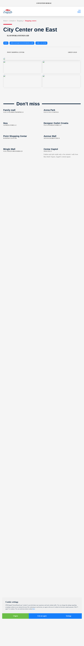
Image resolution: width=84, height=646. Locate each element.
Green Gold (72, 52)
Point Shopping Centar (15, 52)
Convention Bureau (44, 3)
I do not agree (42, 616)
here (34, 609)
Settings (68, 616)
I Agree (15, 616)
